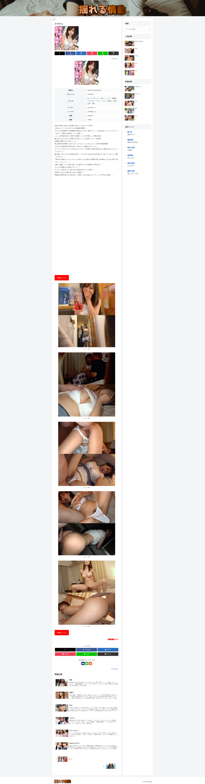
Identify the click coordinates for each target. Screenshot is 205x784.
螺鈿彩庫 (130, 140)
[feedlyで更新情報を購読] (86, 663)
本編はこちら (62, 278)
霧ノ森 (129, 132)
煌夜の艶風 (131, 163)
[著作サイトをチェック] (83, 663)
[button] (113, 53)
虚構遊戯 (130, 155)
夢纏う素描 (131, 171)
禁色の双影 (131, 147)
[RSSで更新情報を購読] (90, 663)
